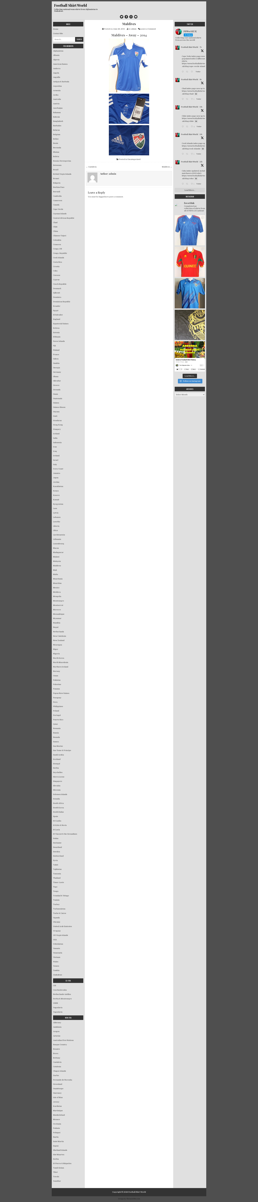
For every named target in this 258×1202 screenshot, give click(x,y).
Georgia (56, 368)
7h (201, 47)
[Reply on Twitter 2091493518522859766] (183, 72)
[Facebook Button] (126, 17)
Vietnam (56, 957)
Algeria (56, 60)
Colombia (57, 240)
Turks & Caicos (59, 913)
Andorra (56, 68)
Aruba (55, 95)
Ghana (55, 376)
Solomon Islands (60, 794)
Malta (55, 574)
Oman (55, 676)
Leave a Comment (148, 29)
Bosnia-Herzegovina (62, 161)
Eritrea (56, 328)
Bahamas (57, 112)
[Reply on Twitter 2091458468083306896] (183, 99)
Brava (55, 1053)
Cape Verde (58, 209)
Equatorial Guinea (60, 324)
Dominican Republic (61, 302)
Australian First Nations (63, 1040)
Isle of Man (58, 1097)
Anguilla (56, 77)
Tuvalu (56, 1177)
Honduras (57, 420)
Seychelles (57, 772)
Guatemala (57, 398)
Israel (55, 460)
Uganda (56, 918)
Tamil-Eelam (58, 1168)
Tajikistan (57, 869)
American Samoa (60, 64)
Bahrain (56, 117)
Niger (55, 649)
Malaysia (57, 561)
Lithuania (57, 539)
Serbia (56, 768)
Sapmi (55, 1146)
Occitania (57, 1124)
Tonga (55, 891)
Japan (55, 478)
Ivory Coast (58, 469)
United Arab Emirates (62, 926)
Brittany (56, 1058)
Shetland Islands (60, 1150)
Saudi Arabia (58, 755)
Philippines (58, 706)
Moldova (57, 592)
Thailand (56, 878)
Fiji (54, 346)
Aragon (56, 1031)
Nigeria (56, 654)
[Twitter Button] (121, 17)
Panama (56, 689)
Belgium (56, 134)
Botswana (57, 165)
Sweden (56, 852)
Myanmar (57, 618)
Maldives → (167, 167)
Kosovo (56, 495)
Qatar (55, 724)
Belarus (56, 130)
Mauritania (57, 579)
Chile (55, 227)
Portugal (57, 715)
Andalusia (57, 1027)
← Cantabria (91, 167)
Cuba (55, 271)
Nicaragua (57, 645)
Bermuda (57, 148)
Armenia (56, 90)
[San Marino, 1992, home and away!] (190, 293)
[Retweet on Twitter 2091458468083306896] (187, 99)
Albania (56, 55)
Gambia (56, 363)
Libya (55, 530)
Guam (55, 394)
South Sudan (58, 812)
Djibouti (56, 293)
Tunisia (56, 900)
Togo (55, 887)
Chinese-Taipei (59, 236)
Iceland (56, 434)
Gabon (55, 359)
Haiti (55, 416)
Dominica (57, 297)
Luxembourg (58, 544)
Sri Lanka (57, 821)
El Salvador (58, 315)
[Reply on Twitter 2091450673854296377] (183, 127)
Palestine (57, 684)
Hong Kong (58, 425)
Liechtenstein (59, 535)
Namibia (56, 623)
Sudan (55, 838)
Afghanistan (58, 51)
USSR (55, 1003)
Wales (55, 962)
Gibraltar (57, 381)
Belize (56, 139)
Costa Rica (57, 262)
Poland (56, 711)
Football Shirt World (70, 5)
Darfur (56, 1075)
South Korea (58, 808)
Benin (55, 143)
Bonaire (56, 1049)
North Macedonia (60, 662)
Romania (56, 728)
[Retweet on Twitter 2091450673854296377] (187, 127)
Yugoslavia (57, 1008)
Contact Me (58, 33)
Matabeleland (59, 1115)
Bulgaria (56, 183)
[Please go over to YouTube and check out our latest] (190, 356)
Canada (56, 205)
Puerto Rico (58, 720)
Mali (55, 570)
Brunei (56, 178)
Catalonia (57, 1067)
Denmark (57, 288)
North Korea (58, 658)
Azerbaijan (57, 108)
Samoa (56, 742)
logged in (103, 197)
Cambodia (57, 196)
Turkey (56, 904)
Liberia (56, 526)
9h (201, 79)
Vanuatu (56, 948)
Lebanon (56, 517)
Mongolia (57, 596)
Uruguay (57, 931)
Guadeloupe (58, 1089)
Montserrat (58, 605)
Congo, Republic (60, 253)
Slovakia (56, 786)
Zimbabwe (57, 975)
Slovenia (56, 790)
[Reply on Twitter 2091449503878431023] (183, 154)
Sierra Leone (58, 777)
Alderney (57, 1023)
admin (133, 29)
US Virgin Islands (60, 935)
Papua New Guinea (61, 693)
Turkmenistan (59, 909)
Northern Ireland (60, 667)
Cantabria (57, 1062)
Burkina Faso (58, 187)
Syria (55, 860)
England (56, 319)
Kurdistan (57, 1106)
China (55, 231)
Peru (55, 702)
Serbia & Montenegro (62, 999)
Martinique (58, 1111)
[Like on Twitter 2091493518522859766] (192, 72)
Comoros (57, 244)
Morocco (57, 610)
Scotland (56, 759)
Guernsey (57, 1093)
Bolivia (56, 156)
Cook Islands (58, 258)
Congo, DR (57, 249)
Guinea (56, 403)
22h (201, 162)
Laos (55, 508)
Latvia (55, 513)
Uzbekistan (58, 944)
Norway (56, 671)
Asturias (56, 1036)
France (56, 354)
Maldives (129, 24)
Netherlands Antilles (62, 994)
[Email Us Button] (135, 17)
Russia (56, 733)
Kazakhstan (58, 486)
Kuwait (56, 500)
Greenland (57, 1084)
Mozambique (58, 614)
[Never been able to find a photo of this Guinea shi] (190, 262)
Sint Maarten (58, 1155)
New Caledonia (59, 636)
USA (55, 940)
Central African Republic (63, 218)
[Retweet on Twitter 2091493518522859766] (187, 72)
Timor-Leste (58, 882)
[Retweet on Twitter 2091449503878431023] (187, 154)
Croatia (56, 266)
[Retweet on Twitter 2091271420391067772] (187, 184)
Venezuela (57, 953)
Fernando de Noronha (62, 1080)
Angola (56, 73)
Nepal (55, 627)
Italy (55, 464)
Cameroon (57, 200)
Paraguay (57, 698)
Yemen (56, 966)
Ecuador (56, 306)
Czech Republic (60, 284)
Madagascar (58, 552)
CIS (54, 986)
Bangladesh (58, 121)
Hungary (57, 429)
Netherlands (58, 632)
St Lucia (56, 830)
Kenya (56, 491)
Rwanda (56, 737)
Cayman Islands (60, 214)
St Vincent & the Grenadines (65, 834)
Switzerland (58, 856)
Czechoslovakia (60, 990)
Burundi (56, 192)
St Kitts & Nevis (60, 825)
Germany (57, 372)
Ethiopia (56, 337)
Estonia (56, 332)
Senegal (56, 764)
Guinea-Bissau (59, 407)
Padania (56, 1128)
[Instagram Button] (131, 17)
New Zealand (58, 640)
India (55, 438)
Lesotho (56, 522)
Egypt (55, 310)
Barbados (57, 126)
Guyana (56, 412)
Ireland (56, 456)
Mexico (56, 588)
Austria (56, 104)
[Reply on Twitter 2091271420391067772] (183, 184)
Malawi (56, 557)
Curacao (56, 275)
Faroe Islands (59, 341)
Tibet (55, 1172)
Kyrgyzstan (58, 504)
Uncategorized (133, 159)
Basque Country (60, 1045)
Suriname (57, 843)
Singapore (57, 781)
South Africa (58, 803)
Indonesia (57, 442)
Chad (55, 222)
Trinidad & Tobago (61, 896)
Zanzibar (57, 1181)
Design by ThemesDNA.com (129, 1199)
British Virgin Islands (62, 174)
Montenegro (58, 601)
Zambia (56, 970)
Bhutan (56, 152)
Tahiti (55, 865)
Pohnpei (56, 1133)
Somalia (56, 799)
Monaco (56, 1119)
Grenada (56, 390)
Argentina (57, 86)
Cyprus (56, 280)
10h (201, 107)
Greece (56, 385)
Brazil (55, 170)
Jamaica (56, 473)
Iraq (55, 451)
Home (55, 29)
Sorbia (56, 1159)
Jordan (56, 482)
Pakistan (56, 680)
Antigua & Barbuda (61, 82)
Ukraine (56, 922)
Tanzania (57, 874)
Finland (56, 350)
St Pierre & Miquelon (62, 1163)
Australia (57, 99)
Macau (56, 548)
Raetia (55, 1137)
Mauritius (57, 583)
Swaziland (57, 847)
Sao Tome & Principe (62, 750)
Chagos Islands (59, 1071)
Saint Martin (58, 1141)
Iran (55, 447)
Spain (55, 816)
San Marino (58, 746)
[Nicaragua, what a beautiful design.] (190, 325)
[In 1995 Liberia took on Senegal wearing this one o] (190, 230)
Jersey (56, 1102)
